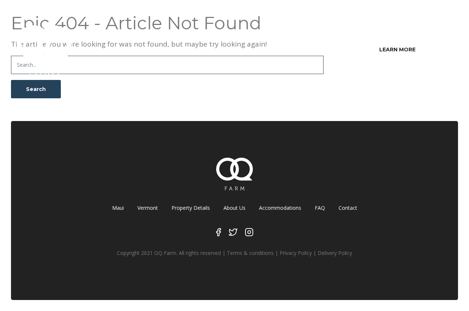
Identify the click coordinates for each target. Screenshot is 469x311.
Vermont (147, 207)
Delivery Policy (335, 252)
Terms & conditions (250, 252)
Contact (348, 207)
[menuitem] (397, 49)
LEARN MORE (397, 49)
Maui (118, 207)
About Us (234, 207)
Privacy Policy (296, 252)
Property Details (190, 207)
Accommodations (280, 207)
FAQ (320, 207)
